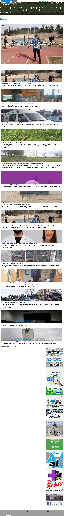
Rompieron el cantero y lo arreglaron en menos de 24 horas (16, 204)
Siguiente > (14, 346)
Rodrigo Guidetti (8, 515)
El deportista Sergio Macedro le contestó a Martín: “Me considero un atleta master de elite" (32, 42)
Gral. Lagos (57, 7)
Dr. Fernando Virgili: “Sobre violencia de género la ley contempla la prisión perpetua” (22, 184)
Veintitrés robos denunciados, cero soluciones (13, 263)
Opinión (12, 10)
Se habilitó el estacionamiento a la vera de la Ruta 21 (14, 283)
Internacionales (27, 7)
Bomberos (6, 10)
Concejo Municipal (49, 7)
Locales (2, 7)
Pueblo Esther (18, 10)
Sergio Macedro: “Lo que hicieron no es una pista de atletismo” (17, 83)
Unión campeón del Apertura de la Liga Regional (13, 302)
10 (9, 346)
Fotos (28, 10)
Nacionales (20, 7)
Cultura (42, 10)
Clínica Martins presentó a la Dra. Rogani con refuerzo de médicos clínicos (19, 243)
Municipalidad (40, 7)
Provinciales (13, 7)
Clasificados (3, 12)
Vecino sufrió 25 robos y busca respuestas (12, 142)
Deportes (37, 10)
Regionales (7, 7)
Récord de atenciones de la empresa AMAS (12, 122)
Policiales (34, 7)
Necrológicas (56, 10)
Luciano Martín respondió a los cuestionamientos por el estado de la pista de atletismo (22, 163)
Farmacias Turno (48, 10)
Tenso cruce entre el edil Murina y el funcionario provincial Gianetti (18, 103)
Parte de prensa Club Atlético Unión (10, 323)
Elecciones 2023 (10, 12)
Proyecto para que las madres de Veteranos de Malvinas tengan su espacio (20, 341)
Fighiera (24, 10)
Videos (32, 10)
